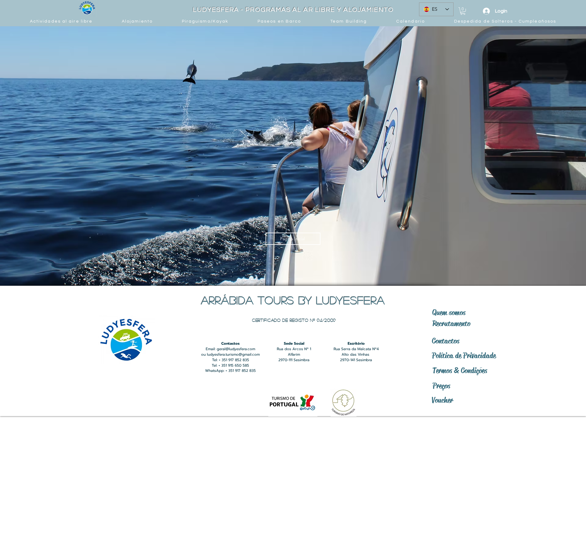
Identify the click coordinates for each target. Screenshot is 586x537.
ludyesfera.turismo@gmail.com (233, 354)
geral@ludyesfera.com (236, 349)
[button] (462, 11)
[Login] (486, 11)
